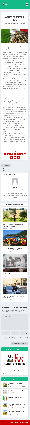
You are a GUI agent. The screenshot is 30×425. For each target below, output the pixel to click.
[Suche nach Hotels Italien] (15, 263)
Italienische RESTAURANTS (14, 415)
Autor (14, 23)
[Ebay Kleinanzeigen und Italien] (5, 392)
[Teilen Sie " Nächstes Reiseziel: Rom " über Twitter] (8, 154)
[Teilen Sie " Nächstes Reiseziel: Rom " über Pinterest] (18, 154)
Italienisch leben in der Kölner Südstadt (16, 404)
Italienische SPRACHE (20, 386)
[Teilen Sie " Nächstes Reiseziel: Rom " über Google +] (11, 154)
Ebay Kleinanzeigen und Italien (17, 391)
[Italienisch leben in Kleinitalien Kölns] (5, 412)
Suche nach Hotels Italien (11, 274)
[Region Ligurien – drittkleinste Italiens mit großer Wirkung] (15, 238)
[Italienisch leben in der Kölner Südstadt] (5, 405)
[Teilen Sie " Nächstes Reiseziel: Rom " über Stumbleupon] (11, 157)
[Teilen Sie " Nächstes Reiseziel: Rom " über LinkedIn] (21, 154)
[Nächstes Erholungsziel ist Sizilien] (5, 384)
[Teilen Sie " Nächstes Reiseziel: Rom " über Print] (18, 157)
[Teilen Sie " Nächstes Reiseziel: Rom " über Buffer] (25, 154)
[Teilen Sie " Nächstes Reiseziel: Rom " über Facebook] (5, 154)
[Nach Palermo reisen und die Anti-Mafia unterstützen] (15, 215)
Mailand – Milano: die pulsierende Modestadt (13, 296)
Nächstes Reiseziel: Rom (15, 397)
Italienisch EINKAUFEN (20, 392)
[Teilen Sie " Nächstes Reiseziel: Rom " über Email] (15, 157)
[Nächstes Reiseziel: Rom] (5, 398)
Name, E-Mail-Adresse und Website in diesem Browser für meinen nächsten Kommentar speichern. (15, 339)
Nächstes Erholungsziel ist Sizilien (16, 384)
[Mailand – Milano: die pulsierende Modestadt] (15, 286)
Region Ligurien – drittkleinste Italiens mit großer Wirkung (12, 248)
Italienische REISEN (15, 25)
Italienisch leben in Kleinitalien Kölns (17, 412)
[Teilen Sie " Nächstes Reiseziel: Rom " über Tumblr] (15, 154)
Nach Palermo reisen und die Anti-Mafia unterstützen (13, 225)
